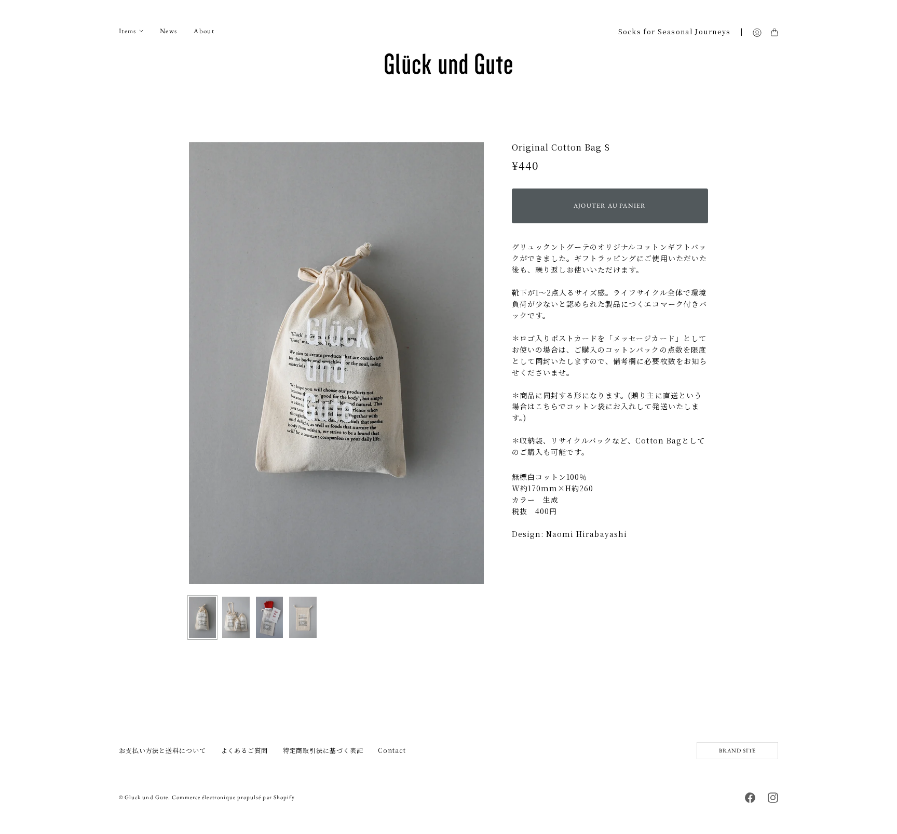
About (204, 31)
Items (128, 31)
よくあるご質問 (244, 750)
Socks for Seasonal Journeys (674, 31)
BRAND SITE (737, 750)
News (168, 31)
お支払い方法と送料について (162, 750)
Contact (391, 750)
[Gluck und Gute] (448, 64)
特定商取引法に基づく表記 (323, 750)
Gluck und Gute (146, 797)
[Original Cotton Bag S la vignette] (202, 617)
